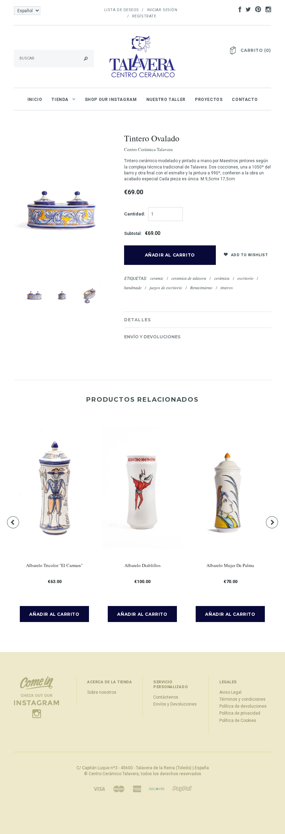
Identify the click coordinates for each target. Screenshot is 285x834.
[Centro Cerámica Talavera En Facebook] (238, 9)
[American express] (137, 788)
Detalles (137, 319)
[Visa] (99, 788)
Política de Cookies (237, 720)
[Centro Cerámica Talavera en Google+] (256, 9)
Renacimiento (201, 287)
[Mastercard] (119, 788)
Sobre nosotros (101, 692)
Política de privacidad (239, 713)
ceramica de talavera (188, 278)
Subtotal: (132, 233)
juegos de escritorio (165, 287)
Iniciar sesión (162, 10)
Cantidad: (134, 214)
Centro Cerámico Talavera (114, 773)
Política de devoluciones (243, 706)
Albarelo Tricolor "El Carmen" (54, 565)
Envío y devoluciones (152, 336)
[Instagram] (36, 697)
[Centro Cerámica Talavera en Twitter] (246, 9)
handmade (132, 287)
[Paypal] (182, 788)
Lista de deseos (121, 10)
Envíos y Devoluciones (175, 704)
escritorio (245, 278)
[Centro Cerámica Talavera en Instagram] (266, 9)
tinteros (226, 287)
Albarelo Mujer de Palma (230, 565)
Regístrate (144, 16)
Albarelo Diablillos (142, 565)
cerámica (221, 278)
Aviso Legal (230, 692)
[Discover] (156, 788)
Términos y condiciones (242, 699)
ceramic (156, 278)
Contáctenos (165, 697)
